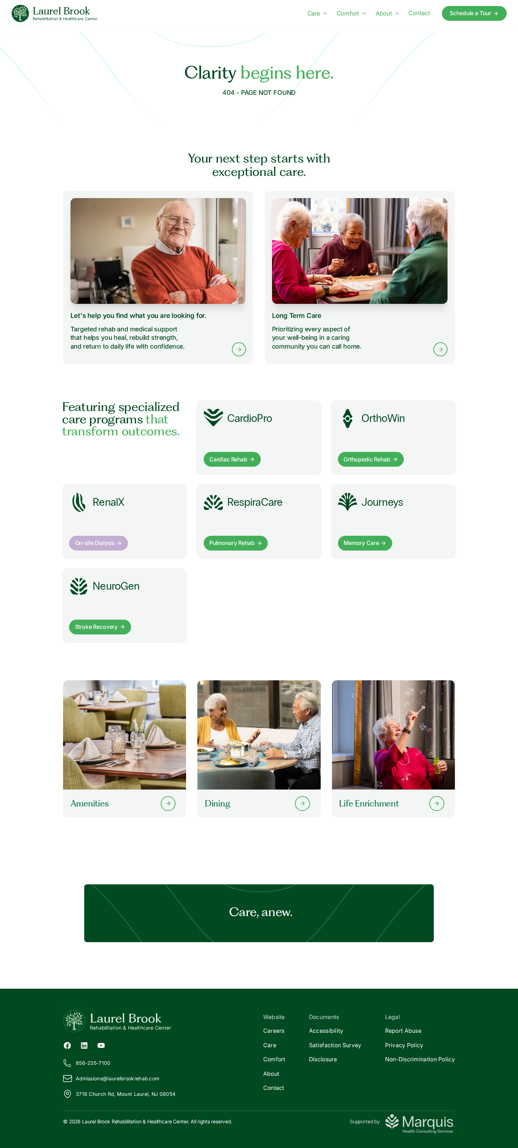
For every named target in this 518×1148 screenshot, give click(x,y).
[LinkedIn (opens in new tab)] (84, 1044)
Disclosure (323, 1059)
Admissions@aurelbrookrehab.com (117, 1078)
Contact (419, 13)
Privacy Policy (404, 1045)
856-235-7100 (93, 1063)
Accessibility (326, 1030)
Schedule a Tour (470, 13)
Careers (274, 1030)
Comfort (348, 13)
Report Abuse (403, 1030)
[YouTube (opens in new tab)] (101, 1044)
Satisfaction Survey (335, 1045)
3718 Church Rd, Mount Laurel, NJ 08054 (125, 1094)
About (384, 13)
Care (314, 13)
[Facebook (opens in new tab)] (67, 1044)
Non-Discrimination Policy (420, 1059)
